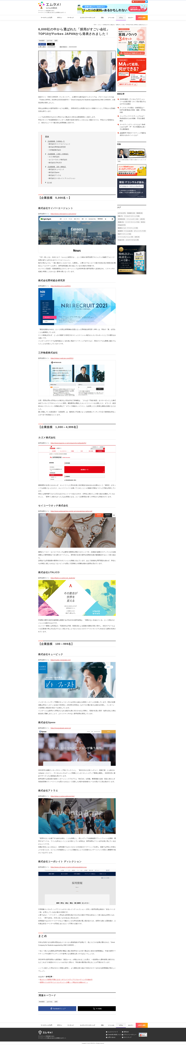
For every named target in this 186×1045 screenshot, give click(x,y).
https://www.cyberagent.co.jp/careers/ (63, 214)
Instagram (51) (122, 225)
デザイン (59, 17)
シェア (59, 1008)
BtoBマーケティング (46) (124, 234)
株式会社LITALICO (55, 162)
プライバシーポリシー (130, 1034)
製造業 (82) (140, 213)
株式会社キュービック (56, 169)
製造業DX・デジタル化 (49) (125, 231)
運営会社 (126, 1032)
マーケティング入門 (46, 17)
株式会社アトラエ (55, 175)
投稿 (99, 1008)
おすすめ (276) (122, 213)
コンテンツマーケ (87, 1025)
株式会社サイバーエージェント (59, 144)
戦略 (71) (120, 216)
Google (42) (121, 240)
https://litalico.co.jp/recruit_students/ (63, 578)
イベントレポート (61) (132, 219)
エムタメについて (113, 1032)
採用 (56, 40)
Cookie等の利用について (115, 1034)
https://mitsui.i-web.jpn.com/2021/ (62, 358)
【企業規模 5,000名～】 (56, 141)
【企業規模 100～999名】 (56, 167)
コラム (121, 17)
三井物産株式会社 (55, 150)
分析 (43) (137, 237)
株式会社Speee (54, 172)
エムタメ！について (139, 1)
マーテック (70, 17)
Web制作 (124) (131, 213)
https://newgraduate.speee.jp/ (61, 728)
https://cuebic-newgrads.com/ (61, 660)
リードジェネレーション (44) (125, 237)
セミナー (130, 17)
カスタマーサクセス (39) (132, 240)
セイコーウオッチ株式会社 (58, 159)
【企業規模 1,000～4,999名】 (58, 154)
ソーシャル (111, 17)
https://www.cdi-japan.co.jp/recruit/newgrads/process (69, 867)
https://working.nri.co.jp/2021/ (61, 286)
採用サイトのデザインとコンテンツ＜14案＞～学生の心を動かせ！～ (64, 982)
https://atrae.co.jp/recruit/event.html (62, 796)
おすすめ (49, 40)
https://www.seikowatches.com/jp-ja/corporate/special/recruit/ (71, 511)
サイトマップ (127, 1037)
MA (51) (143, 222)
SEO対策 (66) (121, 219)
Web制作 (42, 40)
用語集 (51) (121, 222)
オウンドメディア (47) (140, 231)
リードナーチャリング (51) (132, 222)
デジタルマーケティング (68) (131, 216)
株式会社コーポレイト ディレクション (62, 178)
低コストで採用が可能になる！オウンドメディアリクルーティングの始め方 (66, 979)
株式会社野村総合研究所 (57, 147)
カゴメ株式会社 (54, 157)
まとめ (49, 182)
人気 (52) (142, 219)
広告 (102, 17)
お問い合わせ (111, 1037)
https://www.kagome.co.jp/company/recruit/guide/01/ (68, 443)
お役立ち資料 (142, 17)
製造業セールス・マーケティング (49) (128, 228)
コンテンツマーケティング (87, 17)
